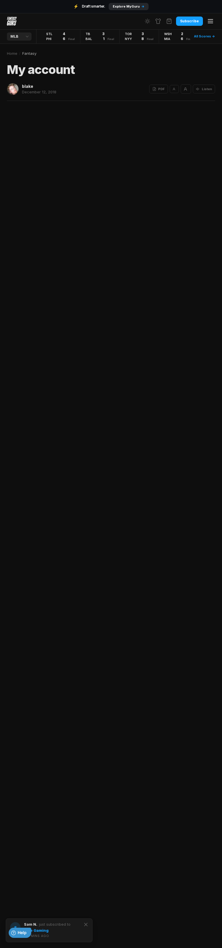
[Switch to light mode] (147, 21)
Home (12, 53)
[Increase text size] (186, 89)
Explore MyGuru (129, 6)
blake (27, 86)
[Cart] (169, 21)
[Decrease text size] (174, 89)
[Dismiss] (85, 924)
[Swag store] (158, 21)
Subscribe (189, 21)
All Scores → (204, 36)
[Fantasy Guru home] (12, 21)
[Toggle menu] (210, 21)
